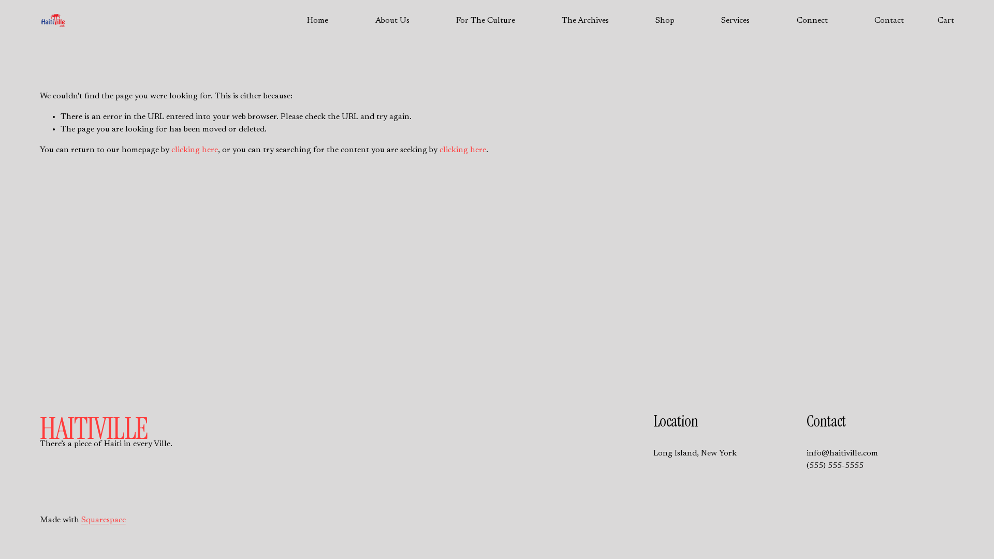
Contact (889, 21)
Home (317, 21)
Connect (812, 21)
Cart (946, 21)
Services (735, 21)
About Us (392, 21)
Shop (665, 21)
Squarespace (103, 520)
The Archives (585, 21)
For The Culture (485, 21)
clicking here (194, 150)
